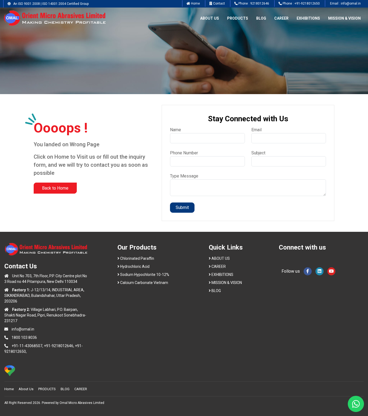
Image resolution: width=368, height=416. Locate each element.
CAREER (281, 18)
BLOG (261, 18)
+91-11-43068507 (27, 346)
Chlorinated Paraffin (137, 258)
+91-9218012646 (58, 346)
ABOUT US (209, 18)
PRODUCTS (237, 18)
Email (256, 129)
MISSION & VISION (344, 18)
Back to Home (55, 188)
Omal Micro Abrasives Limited (82, 403)
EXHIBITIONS (308, 18)
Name (175, 129)
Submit (182, 207)
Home (9, 389)
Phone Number (184, 152)
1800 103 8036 (24, 337)
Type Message (184, 176)
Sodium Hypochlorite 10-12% (144, 274)
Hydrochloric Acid (135, 266)
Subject (258, 152)
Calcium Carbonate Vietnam (144, 282)
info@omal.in (23, 329)
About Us (26, 389)
